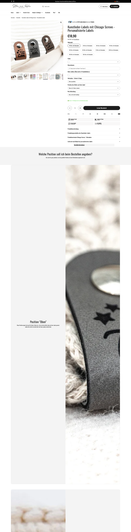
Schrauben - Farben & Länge (75, 78)
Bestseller (18, 17)
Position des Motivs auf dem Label (76, 85)
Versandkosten (76, 39)
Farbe (69, 59)
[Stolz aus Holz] (22, 6)
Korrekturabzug (72, 91)
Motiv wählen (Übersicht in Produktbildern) (79, 72)
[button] (114, 6)
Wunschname (71, 65)
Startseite (13, 17)
